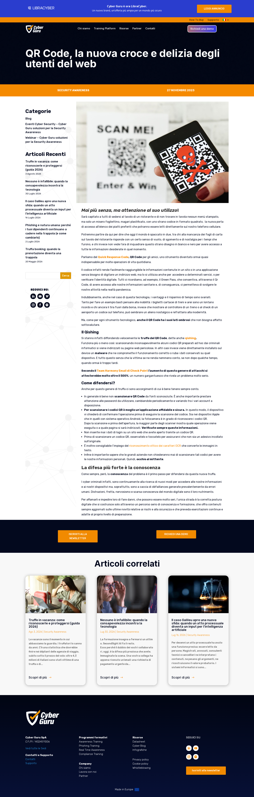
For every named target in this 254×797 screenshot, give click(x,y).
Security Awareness (55, 631)
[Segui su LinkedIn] (33, 296)
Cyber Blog (139, 745)
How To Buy (196, 20)
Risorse (124, 28)
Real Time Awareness (92, 749)
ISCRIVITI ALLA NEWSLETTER (78, 536)
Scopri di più (38, 677)
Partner (137, 28)
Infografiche (140, 749)
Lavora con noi (87, 771)
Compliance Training (91, 754)
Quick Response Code (113, 257)
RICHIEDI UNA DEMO (176, 534)
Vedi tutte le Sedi (35, 748)
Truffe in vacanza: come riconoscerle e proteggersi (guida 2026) (43, 165)
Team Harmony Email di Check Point (122, 370)
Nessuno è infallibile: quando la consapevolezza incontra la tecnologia (46, 185)
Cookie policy (140, 763)
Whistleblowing (141, 767)
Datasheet (139, 741)
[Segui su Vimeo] (47, 296)
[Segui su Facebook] (40, 305)
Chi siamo (84, 28)
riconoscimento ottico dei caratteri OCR (155, 445)
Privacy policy (141, 759)
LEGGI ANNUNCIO (214, 8)
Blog (28, 118)
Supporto (213, 20)
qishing (190, 338)
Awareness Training (90, 741)
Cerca (65, 275)
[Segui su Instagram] (33, 305)
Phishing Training (89, 745)
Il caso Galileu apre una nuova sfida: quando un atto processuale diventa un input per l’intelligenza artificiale (198, 625)
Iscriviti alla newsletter (206, 770)
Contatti (150, 28)
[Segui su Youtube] (40, 296)
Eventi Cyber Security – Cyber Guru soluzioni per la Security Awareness (46, 128)
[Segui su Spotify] (47, 305)
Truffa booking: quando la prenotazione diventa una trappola (43, 253)
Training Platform (105, 28)
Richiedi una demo (202, 29)
